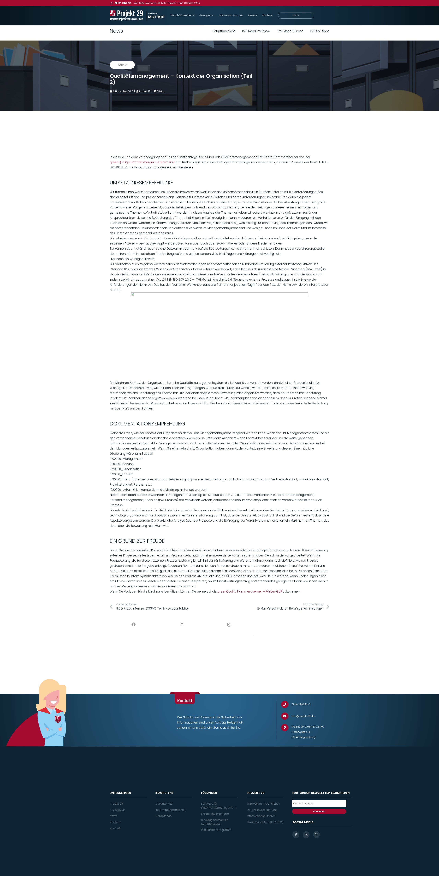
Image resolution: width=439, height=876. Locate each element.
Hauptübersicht (223, 31)
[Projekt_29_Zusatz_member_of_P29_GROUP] (155, 15)
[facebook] (295, 834)
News (113, 816)
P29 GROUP (117, 810)
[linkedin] (306, 834)
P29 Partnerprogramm (216, 830)
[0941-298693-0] (286, 704)
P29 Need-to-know (256, 31)
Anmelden (319, 811)
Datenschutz (163, 804)
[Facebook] (134, 624)
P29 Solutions (319, 31)
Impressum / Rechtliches (263, 804)
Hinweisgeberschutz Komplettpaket (214, 822)
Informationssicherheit (170, 810)
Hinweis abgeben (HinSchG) (265, 822)
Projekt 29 (116, 804)
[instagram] (316, 834)
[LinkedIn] (181, 624)
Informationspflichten (261, 816)
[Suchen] (324, 15)
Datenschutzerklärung (262, 810)
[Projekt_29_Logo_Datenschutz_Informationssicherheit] (126, 15)
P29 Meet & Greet (290, 31)
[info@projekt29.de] (286, 716)
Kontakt (115, 828)
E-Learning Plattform (215, 814)
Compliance (163, 816)
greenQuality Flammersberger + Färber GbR (142, 162)
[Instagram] (229, 624)
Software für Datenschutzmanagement (218, 805)
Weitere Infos (192, 3)
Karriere (115, 822)
